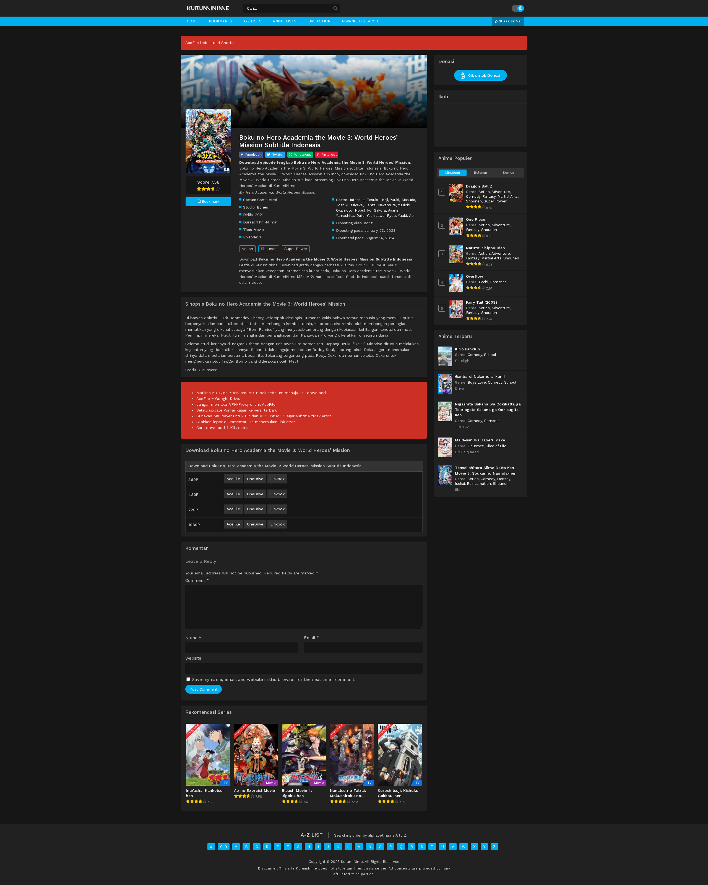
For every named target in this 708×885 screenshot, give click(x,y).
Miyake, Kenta (363, 205)
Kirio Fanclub (467, 349)
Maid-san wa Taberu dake (480, 440)
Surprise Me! (509, 21)
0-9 (223, 846)
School (490, 355)
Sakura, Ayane (386, 210)
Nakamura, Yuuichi (394, 205)
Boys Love (477, 382)
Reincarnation (479, 483)
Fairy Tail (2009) (481, 302)
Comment (197, 580)
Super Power (295, 249)
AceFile (233, 479)
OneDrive (255, 479)
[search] (335, 9)
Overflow (474, 276)
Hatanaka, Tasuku (363, 199)
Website (193, 658)
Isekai (460, 483)
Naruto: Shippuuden (485, 248)
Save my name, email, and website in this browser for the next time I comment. (273, 679)
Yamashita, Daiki (350, 215)
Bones (262, 207)
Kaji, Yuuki (390, 199)
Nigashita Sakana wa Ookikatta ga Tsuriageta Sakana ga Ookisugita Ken (488, 409)
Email (311, 638)
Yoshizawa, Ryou (381, 215)
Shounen (269, 249)
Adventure (500, 192)
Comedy (473, 196)
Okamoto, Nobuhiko (353, 210)
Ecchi (483, 282)
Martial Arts (508, 196)
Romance (498, 282)
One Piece (475, 219)
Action (247, 249)
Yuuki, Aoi (406, 215)
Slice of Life (496, 446)
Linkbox (277, 479)
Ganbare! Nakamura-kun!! (480, 376)
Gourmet (476, 446)
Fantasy (489, 196)
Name (193, 638)
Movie (258, 229)
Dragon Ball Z (479, 186)
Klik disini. (239, 427)
